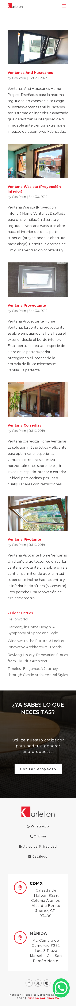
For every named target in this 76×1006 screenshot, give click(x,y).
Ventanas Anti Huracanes (30, 73)
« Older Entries (20, 613)
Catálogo (40, 856)
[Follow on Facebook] (29, 983)
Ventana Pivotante (24, 539)
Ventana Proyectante (27, 305)
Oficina (40, 836)
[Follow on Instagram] (46, 983)
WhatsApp (40, 826)
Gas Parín (19, 78)
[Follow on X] (38, 983)
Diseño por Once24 (43, 998)
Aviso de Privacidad (40, 846)
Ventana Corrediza (25, 425)
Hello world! (18, 619)
